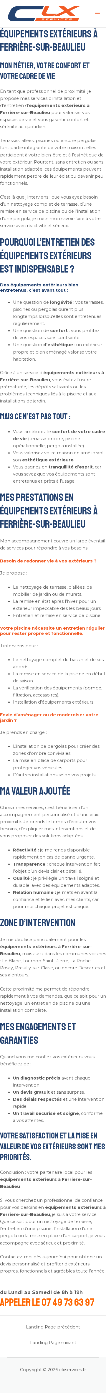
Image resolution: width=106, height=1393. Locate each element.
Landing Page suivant (53, 1342)
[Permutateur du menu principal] (97, 13)
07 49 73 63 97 (68, 1302)
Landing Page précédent (53, 1327)
